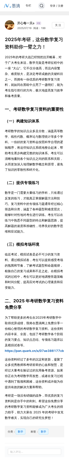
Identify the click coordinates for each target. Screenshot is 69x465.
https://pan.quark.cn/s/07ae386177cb (34, 351)
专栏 (28, 5)
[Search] (41, 5)
